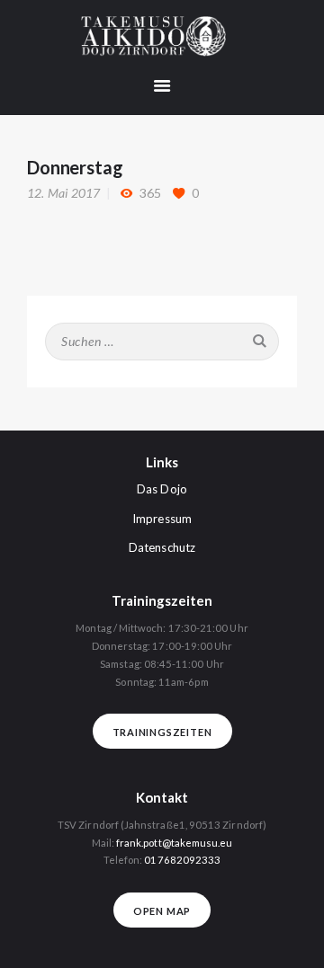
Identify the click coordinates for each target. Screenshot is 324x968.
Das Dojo (162, 489)
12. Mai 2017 (63, 192)
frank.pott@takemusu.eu (174, 842)
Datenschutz (162, 547)
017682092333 (182, 860)
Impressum (162, 518)
